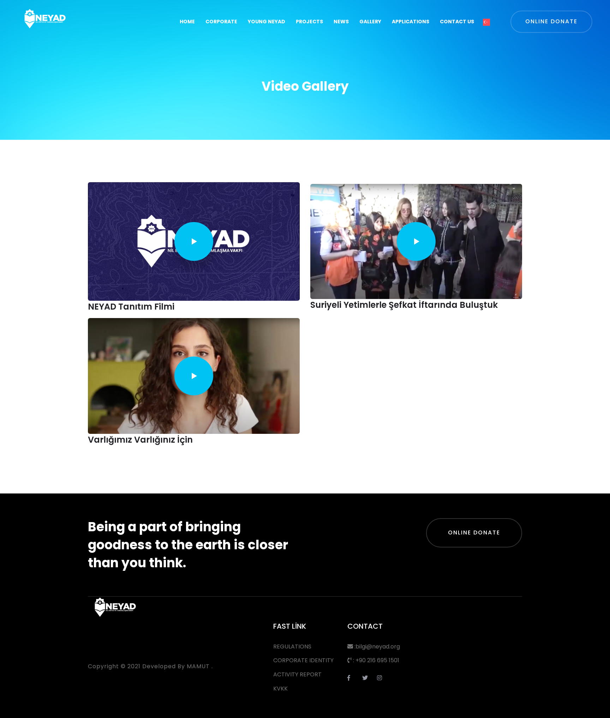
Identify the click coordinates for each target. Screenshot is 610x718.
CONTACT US (457, 21)
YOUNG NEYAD (266, 21)
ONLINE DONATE (474, 532)
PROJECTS (309, 21)
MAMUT (198, 666)
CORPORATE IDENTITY (303, 660)
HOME (187, 21)
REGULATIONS (292, 646)
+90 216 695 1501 (377, 660)
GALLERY (370, 21)
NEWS (341, 21)
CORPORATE (221, 21)
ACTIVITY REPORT (297, 674)
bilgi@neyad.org (377, 646)
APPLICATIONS (410, 21)
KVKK (280, 688)
